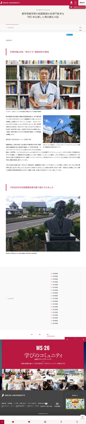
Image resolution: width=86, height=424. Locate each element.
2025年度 (55, 276)
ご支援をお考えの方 (78, 7)
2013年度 (55, 309)
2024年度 (55, 279)
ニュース (10, 28)
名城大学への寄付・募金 (46, 406)
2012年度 (55, 312)
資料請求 (74, 395)
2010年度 (55, 318)
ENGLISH (37, 406)
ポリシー (12, 406)
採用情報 (10, 403)
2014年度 (55, 307)
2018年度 (55, 296)
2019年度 (55, 293)
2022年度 (55, 285)
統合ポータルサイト (5, 406)
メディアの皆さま (32, 403)
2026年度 (55, 273)
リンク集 (16, 403)
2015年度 (55, 304)
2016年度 (55, 301)
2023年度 (55, 282)
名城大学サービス (30, 406)
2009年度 (55, 321)
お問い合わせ (23, 403)
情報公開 (4, 403)
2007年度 (55, 323)
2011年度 (55, 315)
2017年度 (55, 298)
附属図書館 (57, 406)
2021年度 (55, 287)
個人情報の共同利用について (20, 406)
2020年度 (55, 290)
